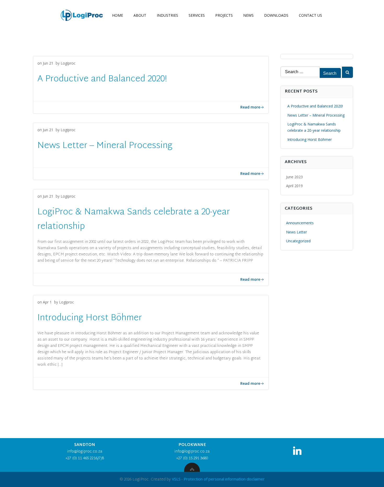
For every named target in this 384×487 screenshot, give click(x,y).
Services (197, 15)
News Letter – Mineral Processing (316, 115)
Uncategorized (298, 240)
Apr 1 (47, 302)
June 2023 (294, 176)
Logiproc (68, 63)
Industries (167, 15)
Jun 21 (48, 63)
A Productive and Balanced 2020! (315, 106)
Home (117, 15)
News (248, 15)
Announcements (300, 222)
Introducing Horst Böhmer (309, 139)
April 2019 (294, 185)
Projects (224, 15)
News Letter (296, 232)
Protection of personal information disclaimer (224, 479)
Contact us (310, 15)
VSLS (176, 479)
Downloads (276, 15)
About (139, 15)
